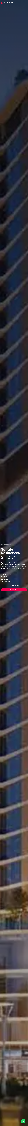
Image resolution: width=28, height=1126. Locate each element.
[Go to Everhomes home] (7, 3)
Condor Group (8, 557)
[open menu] (26, 3)
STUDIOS (14, 543)
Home (2, 543)
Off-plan (8, 543)
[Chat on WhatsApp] (23, 1121)
